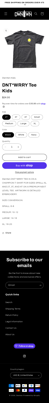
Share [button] (8, 233)
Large (23, 124)
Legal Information (14, 322)
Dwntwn (19, 395)
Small (37, 117)
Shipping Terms (12, 309)
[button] (6, 14)
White (21, 135)
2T (6, 117)
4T (25, 117)
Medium (9, 124)
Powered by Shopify (31, 395)
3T (16, 117)
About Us (9, 334)
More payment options (24, 172)
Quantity (6, 141)
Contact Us (10, 328)
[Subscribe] (40, 285)
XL (35, 124)
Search (8, 302)
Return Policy (11, 315)
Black (8, 135)
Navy (33, 135)
